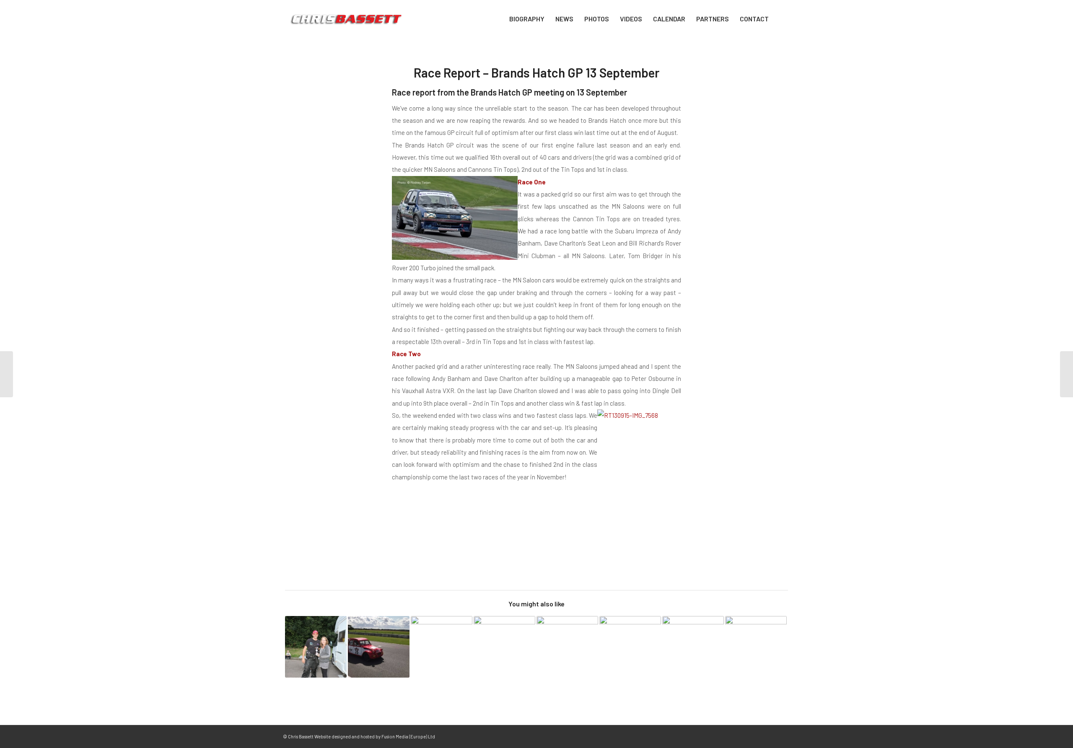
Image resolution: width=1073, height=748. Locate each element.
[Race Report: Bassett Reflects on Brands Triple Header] (316, 647)
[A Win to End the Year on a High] (693, 647)
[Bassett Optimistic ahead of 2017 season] (756, 647)
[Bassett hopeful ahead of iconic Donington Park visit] (441, 647)
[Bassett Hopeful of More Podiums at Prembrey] (504, 647)
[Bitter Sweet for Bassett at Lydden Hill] (630, 647)
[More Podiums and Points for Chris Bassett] (567, 647)
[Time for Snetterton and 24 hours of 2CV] (379, 647)
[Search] (782, 18)
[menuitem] (527, 18)
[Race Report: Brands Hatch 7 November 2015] (1066, 374)
